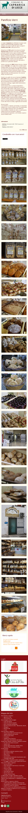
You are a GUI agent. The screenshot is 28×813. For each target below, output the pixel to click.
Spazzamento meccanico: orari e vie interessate (12, 777)
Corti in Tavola (7, 767)
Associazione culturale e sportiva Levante (13, 751)
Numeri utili (3, 780)
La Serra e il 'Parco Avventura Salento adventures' (12, 760)
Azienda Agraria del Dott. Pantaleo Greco (12, 642)
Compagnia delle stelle (9, 758)
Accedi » (4, 14)
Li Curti (5, 730)
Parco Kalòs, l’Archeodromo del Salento (13, 740)
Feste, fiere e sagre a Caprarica (8, 762)
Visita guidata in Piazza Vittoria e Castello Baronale (15, 784)
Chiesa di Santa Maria (9, 735)
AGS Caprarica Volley (8, 752)
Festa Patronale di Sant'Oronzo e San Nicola (14, 765)
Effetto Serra (6, 754)
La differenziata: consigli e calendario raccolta (11, 775)
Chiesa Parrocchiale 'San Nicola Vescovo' (13, 732)
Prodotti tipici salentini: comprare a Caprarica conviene (13, 741)
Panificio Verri (6, 641)
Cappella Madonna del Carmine (11, 734)
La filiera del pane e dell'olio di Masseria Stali (14, 782)
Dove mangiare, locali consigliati (8, 720)
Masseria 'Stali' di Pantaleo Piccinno (11, 644)
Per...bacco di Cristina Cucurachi (10, 639)
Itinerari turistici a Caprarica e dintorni (9, 781)
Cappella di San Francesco (10, 738)
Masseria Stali (7, 728)
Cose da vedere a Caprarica (7, 731)
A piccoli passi (7, 755)
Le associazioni (4, 748)
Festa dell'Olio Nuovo (9, 771)
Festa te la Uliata (7, 768)
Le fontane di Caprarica (6, 790)
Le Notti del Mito (7, 770)
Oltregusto (6, 727)
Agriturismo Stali (7, 717)
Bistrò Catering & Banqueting (10, 724)
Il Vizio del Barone (8, 721)
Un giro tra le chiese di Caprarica (11, 785)
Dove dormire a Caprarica (7, 715)
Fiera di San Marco (8, 764)
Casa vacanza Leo (8, 718)
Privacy (2, 802)
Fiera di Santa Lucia (8, 772)
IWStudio (20, 811)
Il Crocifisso (6, 737)
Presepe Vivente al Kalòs (9, 774)
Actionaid (6, 750)
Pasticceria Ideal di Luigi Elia (10, 722)
